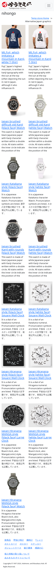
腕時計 (29, 540)
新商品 (7, 540)
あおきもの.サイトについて (17, 557)
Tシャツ (39, 540)
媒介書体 (28, 547)
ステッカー (36, 544)
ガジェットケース (12, 547)
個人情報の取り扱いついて (17, 553)
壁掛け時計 (18, 540)
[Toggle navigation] (48, 5)
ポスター (24, 544)
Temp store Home (40, 18)
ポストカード (10, 544)
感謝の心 (39, 547)
